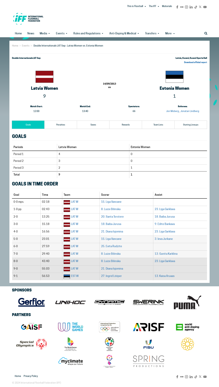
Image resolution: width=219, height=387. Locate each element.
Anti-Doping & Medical (122, 33)
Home (18, 33)
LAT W (74, 201)
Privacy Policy (31, 376)
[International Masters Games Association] (109, 344)
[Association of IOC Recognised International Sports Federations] (148, 327)
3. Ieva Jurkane (164, 239)
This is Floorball (135, 6)
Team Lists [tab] (158, 124)
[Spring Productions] (148, 361)
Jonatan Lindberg (190, 111)
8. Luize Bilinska (110, 209)
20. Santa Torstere (112, 216)
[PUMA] (187, 302)
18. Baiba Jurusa (165, 216)
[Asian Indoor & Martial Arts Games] (109, 361)
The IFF (152, 6)
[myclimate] (70, 361)
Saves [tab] (93, 124)
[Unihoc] (70, 302)
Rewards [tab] (126, 124)
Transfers (150, 33)
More (168, 33)
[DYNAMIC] (109, 302)
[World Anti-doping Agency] (187, 327)
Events (60, 33)
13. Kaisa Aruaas (165, 276)
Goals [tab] (28, 124)
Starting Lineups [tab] (190, 124)
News (30, 33)
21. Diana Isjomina (112, 231)
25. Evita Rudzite (111, 246)
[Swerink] (148, 302)
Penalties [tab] (60, 124)
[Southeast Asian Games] (187, 344)
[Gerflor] (31, 302)
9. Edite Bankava (165, 224)
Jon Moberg (172, 111)
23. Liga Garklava (165, 209)
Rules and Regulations (86, 33)
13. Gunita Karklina (166, 253)
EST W (75, 276)
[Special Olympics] (31, 344)
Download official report (195, 62)
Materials (167, 6)
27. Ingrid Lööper (111, 276)
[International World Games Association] (70, 327)
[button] (145, 6)
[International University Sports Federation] (148, 344)
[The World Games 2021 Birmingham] (70, 344)
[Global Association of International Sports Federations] (31, 327)
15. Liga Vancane (111, 201)
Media (43, 33)
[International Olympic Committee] (109, 327)
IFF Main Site (28, 18)
